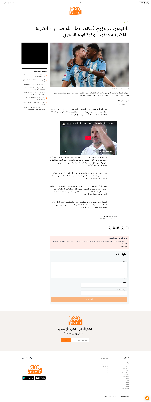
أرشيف (106, 372)
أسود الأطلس (126, 364)
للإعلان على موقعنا (104, 366)
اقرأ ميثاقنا (124, 246)
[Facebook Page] (31, 358)
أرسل (66, 340)
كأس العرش (126, 368)
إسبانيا (127, 380)
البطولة (127, 366)
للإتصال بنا (105, 370)
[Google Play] (28, 377)
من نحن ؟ (106, 362)
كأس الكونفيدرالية (125, 372)
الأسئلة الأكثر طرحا (104, 364)
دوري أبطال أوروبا (125, 374)
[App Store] (40, 377)
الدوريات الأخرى (125, 388)
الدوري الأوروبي (125, 376)
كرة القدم (126, 22)
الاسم (124, 282)
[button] (147, 398)
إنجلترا (127, 378)
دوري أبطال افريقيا (124, 370)
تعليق (124, 261)
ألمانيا (127, 386)
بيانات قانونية (105, 368)
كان (128, 362)
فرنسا (127, 384)
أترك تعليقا (89, 299)
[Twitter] (27, 358)
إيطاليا (127, 382)
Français (4, 3)
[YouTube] (23, 358)
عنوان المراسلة (121, 289)
